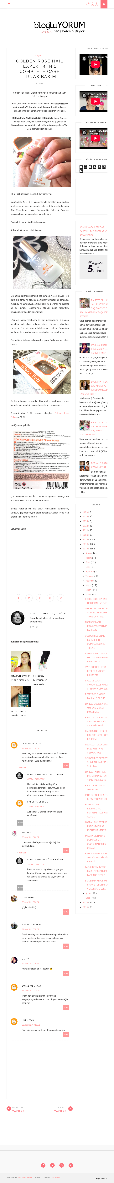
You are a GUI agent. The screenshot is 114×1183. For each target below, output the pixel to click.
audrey (26, 832)
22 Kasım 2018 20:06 (31, 1025)
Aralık (88, 553)
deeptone (28, 897)
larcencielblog (32, 743)
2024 (85, 516)
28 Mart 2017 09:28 (35, 806)
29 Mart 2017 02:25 (30, 929)
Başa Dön (101, 1178)
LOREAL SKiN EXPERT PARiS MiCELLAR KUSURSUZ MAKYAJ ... (97, 826)
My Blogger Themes (25, 1177)
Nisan (89, 590)
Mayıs (89, 585)
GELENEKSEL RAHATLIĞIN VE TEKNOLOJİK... (40, 680)
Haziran (89, 580)
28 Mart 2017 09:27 (35, 779)
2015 (85, 907)
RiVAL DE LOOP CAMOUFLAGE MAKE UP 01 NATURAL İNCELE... (98, 684)
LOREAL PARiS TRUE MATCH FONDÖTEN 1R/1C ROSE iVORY (95, 776)
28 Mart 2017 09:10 (30, 748)
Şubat (89, 893)
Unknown (28, 1020)
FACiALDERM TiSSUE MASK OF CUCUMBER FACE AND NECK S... (97, 871)
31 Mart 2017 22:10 (30, 990)
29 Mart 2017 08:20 (30, 963)
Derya (25, 958)
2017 (85, 548)
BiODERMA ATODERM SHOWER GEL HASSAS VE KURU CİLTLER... (97, 884)
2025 (85, 512)
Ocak (88, 898)
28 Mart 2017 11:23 (30, 837)
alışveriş (40, 56)
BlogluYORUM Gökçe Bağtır (48, 613)
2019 (85, 539)
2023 (85, 521)
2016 (85, 902)
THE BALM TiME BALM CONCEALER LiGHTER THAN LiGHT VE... (97, 612)
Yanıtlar (22, 767)
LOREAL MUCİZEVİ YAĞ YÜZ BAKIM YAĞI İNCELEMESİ (96, 708)
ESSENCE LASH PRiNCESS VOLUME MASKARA (96, 626)
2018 (85, 544)
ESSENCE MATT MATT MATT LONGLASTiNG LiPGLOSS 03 (96, 657)
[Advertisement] (40, 563)
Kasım (89, 558)
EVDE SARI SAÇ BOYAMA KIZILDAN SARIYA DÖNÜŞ (100, 349)
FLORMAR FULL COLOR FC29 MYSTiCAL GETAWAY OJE (96, 748)
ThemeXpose (55, 1177)
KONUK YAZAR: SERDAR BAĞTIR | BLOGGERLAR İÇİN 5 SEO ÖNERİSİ (95, 231)
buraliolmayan (32, 985)
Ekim (88, 562)
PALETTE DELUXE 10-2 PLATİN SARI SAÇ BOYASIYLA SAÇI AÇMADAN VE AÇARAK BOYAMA (94, 308)
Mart (88, 594)
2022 (85, 525)
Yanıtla (66, 765)
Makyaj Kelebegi (32, 924)
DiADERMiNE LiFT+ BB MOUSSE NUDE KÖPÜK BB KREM (97, 735)
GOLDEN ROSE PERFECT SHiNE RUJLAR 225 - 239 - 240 (97, 762)
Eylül (88, 567)
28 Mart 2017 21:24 (30, 902)
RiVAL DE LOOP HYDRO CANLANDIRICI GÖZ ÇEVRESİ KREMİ (96, 721)
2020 (85, 535)
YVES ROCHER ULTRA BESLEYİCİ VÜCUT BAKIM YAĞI (95, 671)
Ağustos (90, 571)
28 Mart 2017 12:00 (35, 864)
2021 (85, 530)
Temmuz (90, 576)
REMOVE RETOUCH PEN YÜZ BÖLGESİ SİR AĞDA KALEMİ (98, 857)
